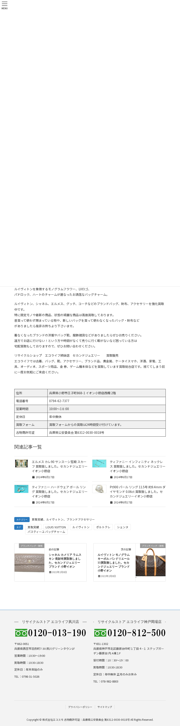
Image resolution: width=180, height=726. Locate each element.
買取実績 (37, 519)
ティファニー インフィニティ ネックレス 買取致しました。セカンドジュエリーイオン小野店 (138, 466)
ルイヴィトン (54, 519)
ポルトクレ (103, 527)
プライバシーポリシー (80, 707)
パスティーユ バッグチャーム (46, 532)
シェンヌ (122, 527)
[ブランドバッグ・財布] (29, 559)
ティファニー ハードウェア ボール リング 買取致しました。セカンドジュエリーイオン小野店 (60, 491)
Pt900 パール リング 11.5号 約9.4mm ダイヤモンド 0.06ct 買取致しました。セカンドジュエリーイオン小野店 (138, 491)
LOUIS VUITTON (56, 527)
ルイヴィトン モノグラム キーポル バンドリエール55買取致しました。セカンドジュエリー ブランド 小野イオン (114, 562)
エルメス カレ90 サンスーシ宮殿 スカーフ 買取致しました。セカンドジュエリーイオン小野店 (60, 466)
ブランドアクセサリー (81, 519)
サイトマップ (104, 707)
